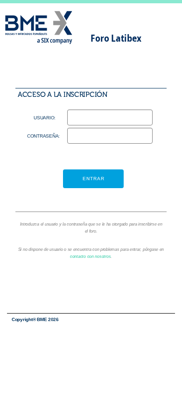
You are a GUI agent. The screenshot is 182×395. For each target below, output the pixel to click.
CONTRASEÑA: (41, 136)
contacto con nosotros (90, 256)
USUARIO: (45, 117)
